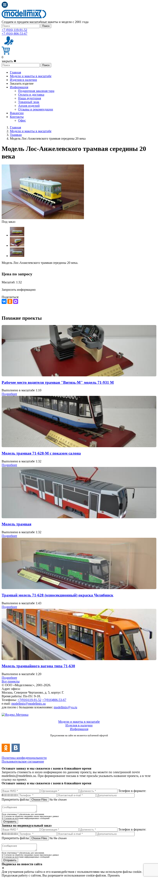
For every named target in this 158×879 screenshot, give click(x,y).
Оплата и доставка (31, 94)
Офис (22, 120)
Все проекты (11, 681)
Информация (19, 87)
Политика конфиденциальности (24, 758)
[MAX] (15, 301)
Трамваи (16, 135)
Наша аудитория (29, 98)
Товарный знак (28, 102)
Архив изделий (29, 105)
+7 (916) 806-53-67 (14, 33)
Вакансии (17, 113)
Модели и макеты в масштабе (30, 76)
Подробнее (9, 394)
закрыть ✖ (9, 61)
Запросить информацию (19, 289)
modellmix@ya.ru (65, 707)
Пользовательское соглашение (23, 761)
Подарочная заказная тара (36, 91)
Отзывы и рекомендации (35, 109)
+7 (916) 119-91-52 (14, 30)
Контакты (17, 116)
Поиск (46, 26)
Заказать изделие (22, 83)
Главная (15, 72)
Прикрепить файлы (15, 799)
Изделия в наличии (23, 80)
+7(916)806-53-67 (54, 700)
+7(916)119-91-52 (29, 700)
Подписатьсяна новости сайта (79, 739)
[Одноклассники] (9, 301)
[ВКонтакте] (4, 301)
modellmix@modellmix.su (28, 703)
